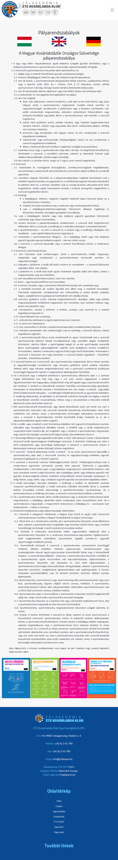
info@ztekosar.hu (62, 759)
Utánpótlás (59, 816)
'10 (47, 12)
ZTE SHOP (59, 821)
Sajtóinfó (58, 827)
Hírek (59, 801)
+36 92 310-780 (64, 743)
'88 (25, 12)
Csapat (59, 806)
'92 (40, 12)
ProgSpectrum (67, 775)
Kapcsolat (59, 832)
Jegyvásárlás (59, 811)
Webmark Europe (68, 771)
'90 (32, 12)
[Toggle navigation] (112, 10)
